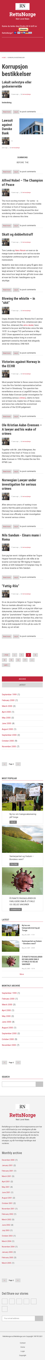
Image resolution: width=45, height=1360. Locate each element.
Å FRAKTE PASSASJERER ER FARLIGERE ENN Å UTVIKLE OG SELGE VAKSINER (23, 901)
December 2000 (8, 1160)
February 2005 (7, 1258)
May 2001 (6, 1187)
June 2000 (6, 723)
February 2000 (8, 700)
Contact (23, 1343)
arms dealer (28, 325)
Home (4, 57)
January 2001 (7, 1165)
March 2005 (6, 1263)
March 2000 (7, 706)
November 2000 (9, 746)
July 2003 (6, 1230)
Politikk (14, 864)
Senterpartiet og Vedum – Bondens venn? (22, 858)
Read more (7, 112)
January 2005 (7, 1252)
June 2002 (6, 1225)
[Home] (23, 6)
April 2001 (6, 1182)
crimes (22, 398)
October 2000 (8, 741)
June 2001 (6, 1192)
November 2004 (8, 1247)
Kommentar (15, 909)
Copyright (22, 1355)
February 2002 (7, 1214)
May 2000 (6, 718)
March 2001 (6, 1176)
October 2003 (7, 1236)
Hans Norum (20, 250)
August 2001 (7, 1198)
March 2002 (6, 1220)
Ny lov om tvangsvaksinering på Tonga (23, 815)
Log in (16, 112)
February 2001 (7, 1171)
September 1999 (9, 694)
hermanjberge (26, 94)
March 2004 (6, 1241)
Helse (13, 822)
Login (23, 1351)
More (22, 974)
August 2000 (7, 729)
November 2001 (8, 1209)
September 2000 (9, 735)
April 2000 (6, 712)
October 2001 (7, 1203)
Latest (22, 685)
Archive (22, 679)
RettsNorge (22, 14)
